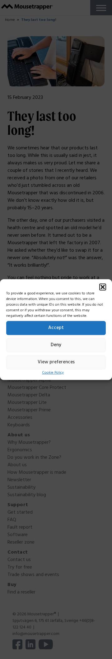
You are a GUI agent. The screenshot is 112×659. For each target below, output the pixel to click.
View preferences (56, 362)
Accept (56, 328)
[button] (103, 287)
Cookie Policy (53, 373)
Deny (56, 345)
